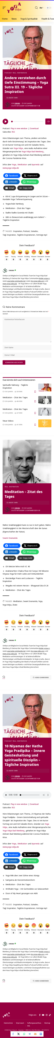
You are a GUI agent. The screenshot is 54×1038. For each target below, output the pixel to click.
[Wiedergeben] (5, 121)
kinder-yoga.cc (44, 278)
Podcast (8, 72)
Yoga (14, 164)
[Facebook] (40, 1015)
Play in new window (19, 128)
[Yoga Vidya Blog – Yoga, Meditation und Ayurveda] (6, 1015)
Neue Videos (8, 420)
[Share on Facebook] (13, 1034)
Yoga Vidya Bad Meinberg (32, 151)
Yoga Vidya (18, 148)
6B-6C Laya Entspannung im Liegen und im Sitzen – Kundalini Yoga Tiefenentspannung (26, 198)
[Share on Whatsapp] (24, 1034)
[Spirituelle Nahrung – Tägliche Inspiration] (44, 387)
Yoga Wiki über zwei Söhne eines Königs (22, 875)
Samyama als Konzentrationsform (20, 880)
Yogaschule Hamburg (14, 203)
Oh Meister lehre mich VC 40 (18, 566)
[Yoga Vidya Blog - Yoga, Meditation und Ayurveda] (14, 8)
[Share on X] (18, 1034)
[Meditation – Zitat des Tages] (44, 400)
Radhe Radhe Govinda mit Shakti (19, 212)
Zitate (14, 605)
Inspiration (17, 231)
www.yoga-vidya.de (11, 168)
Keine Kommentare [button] (42, 677)
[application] (27, 121)
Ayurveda (35, 164)
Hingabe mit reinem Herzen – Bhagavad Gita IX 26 (27, 585)
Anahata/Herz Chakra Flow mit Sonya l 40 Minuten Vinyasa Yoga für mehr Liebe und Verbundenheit (26, 572)
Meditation (22, 164)
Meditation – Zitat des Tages (18, 208)
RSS (13, 131)
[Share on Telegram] (30, 1034)
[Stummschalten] (48, 121)
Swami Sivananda (10, 538)
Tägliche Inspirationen (26, 235)
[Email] (35, 1034)
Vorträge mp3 (41, 235)
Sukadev (34, 231)
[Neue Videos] (44, 423)
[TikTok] (49, 1015)
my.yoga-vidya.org (37, 281)
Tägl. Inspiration (20, 72)
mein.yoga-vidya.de (10, 284)
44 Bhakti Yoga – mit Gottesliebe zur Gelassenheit (27, 888)
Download (34, 128)
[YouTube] (43, 1015)
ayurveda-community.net (16, 281)
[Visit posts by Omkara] (7, 104)
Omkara (17, 103)
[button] (5, 8)
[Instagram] (46, 1015)
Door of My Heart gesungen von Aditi (22, 893)
